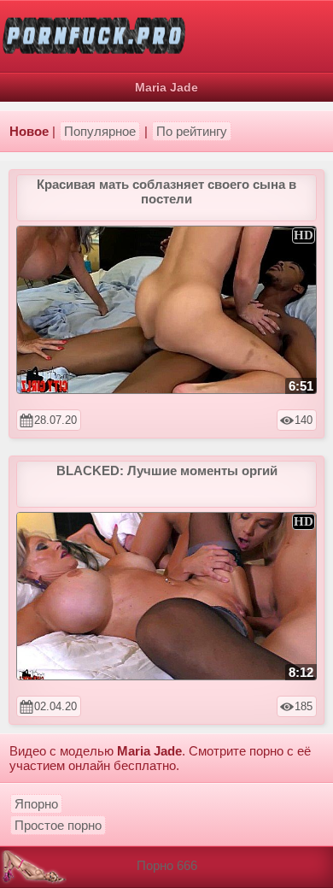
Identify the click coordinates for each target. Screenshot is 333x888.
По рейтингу (191, 131)
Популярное (100, 131)
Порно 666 (167, 865)
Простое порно (58, 825)
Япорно (36, 804)
